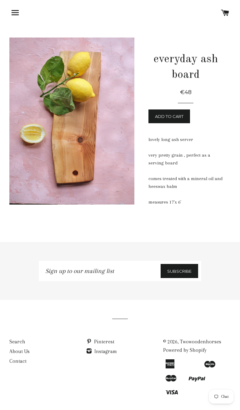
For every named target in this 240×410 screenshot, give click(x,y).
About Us (19, 351)
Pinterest (103, 342)
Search (17, 342)
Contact (18, 361)
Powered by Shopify (185, 350)
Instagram (105, 351)
